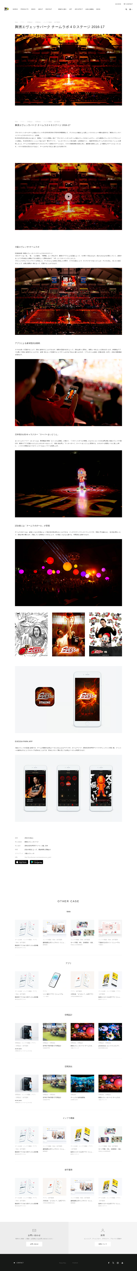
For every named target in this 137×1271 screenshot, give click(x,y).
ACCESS (118, 4)
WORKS (15, 9)
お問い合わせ (34, 1244)
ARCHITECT (79, 9)
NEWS (33, 9)
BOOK (98, 9)
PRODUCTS (24, 9)
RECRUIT (49, 9)
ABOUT (40, 9)
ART (70, 9)
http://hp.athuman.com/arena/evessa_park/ (38, 857)
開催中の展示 (62, 9)
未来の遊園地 (90, 9)
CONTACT (129, 4)
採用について (103, 1244)
